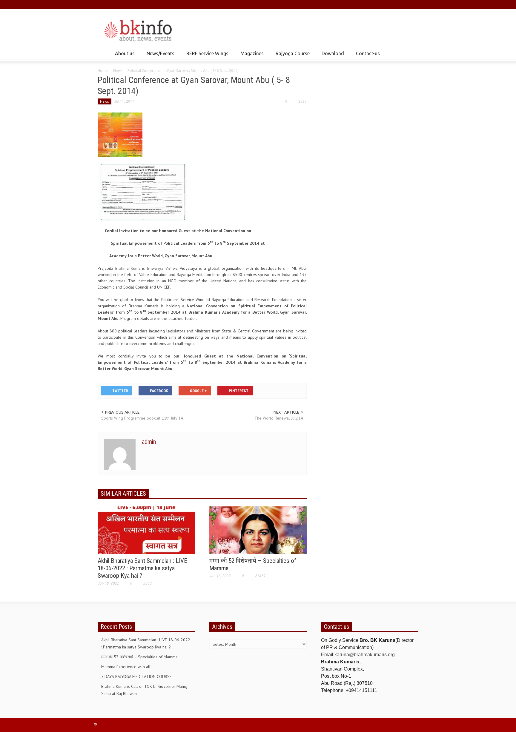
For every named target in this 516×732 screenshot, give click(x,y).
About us (123, 56)
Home (103, 71)
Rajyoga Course (291, 56)
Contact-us (368, 53)
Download (331, 56)
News (117, 71)
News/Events (158, 56)
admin (149, 441)
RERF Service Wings (205, 56)
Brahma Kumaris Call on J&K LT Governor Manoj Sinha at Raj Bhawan (144, 690)
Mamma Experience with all (125, 666)
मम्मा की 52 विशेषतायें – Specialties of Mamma (139, 656)
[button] (412, 53)
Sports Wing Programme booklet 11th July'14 (142, 418)
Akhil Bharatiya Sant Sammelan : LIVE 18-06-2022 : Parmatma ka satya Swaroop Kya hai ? (142, 568)
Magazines (250, 56)
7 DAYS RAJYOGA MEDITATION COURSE (136, 676)
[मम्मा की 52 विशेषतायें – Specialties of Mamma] (258, 529)
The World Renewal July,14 (278, 418)
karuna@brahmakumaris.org (364, 654)
